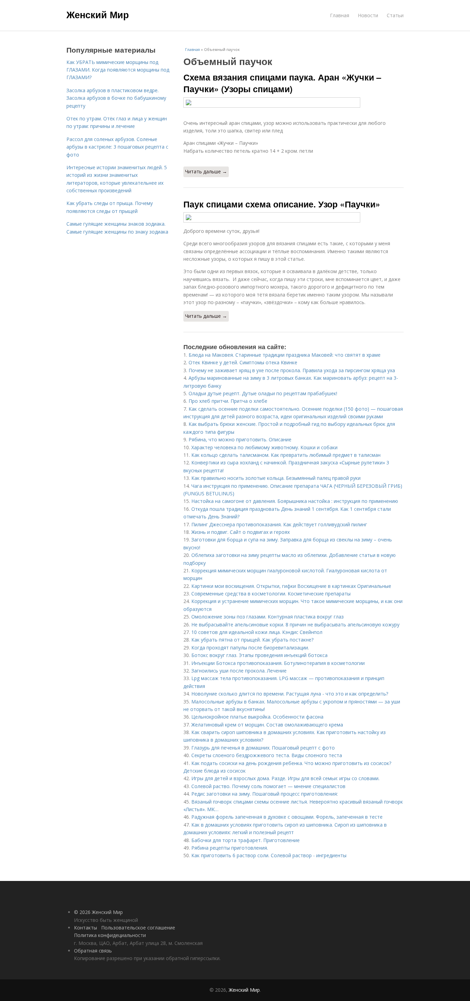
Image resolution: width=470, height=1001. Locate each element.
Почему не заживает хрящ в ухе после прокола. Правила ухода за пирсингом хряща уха (292, 370)
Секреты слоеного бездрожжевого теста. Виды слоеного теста (266, 755)
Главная (339, 15)
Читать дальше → (206, 171)
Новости (368, 15)
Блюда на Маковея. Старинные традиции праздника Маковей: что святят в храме (285, 355)
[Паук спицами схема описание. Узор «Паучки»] (293, 217)
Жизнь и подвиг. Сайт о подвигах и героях (240, 532)
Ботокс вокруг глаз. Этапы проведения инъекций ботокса (259, 655)
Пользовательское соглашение (138, 927)
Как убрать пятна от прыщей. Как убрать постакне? (252, 639)
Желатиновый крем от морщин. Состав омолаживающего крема (267, 724)
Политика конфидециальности (110, 935)
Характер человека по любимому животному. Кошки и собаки (264, 447)
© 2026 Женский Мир (98, 912)
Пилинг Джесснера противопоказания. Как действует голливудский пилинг (279, 524)
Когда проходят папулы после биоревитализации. (250, 647)
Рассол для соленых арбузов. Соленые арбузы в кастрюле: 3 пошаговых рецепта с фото (117, 147)
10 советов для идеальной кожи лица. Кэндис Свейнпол (256, 632)
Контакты (85, 927)
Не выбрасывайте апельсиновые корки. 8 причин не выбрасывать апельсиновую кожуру (295, 624)
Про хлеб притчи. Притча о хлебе (228, 401)
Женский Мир (97, 14)
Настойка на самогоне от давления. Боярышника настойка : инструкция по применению (294, 501)
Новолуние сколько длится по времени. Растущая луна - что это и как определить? (289, 693)
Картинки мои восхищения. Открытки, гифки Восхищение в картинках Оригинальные (291, 586)
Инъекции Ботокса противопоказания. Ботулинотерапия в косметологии (278, 663)
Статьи (395, 15)
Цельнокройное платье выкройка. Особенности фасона (257, 716)
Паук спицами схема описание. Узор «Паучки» (281, 204)
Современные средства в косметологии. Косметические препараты (271, 593)
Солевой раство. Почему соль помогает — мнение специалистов (268, 786)
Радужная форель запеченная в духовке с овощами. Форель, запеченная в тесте (287, 817)
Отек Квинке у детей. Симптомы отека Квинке (243, 362)
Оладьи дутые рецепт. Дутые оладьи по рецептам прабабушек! (263, 393)
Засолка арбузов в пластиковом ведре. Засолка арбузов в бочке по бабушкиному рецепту (116, 98)
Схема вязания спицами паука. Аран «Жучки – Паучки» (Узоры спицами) (282, 83)
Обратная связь (93, 950)
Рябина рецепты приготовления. (229, 847)
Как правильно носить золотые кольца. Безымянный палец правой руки (276, 478)
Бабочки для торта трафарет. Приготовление (245, 840)
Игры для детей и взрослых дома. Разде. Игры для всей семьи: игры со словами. (285, 778)
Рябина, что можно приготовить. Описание (240, 439)
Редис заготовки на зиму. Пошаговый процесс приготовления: (264, 793)
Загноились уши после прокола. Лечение (239, 670)
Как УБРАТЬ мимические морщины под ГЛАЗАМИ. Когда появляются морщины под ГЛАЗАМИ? (117, 70)
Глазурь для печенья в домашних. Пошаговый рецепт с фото (263, 747)
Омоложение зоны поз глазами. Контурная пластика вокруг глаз (267, 616)
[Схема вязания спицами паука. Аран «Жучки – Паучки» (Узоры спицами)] (293, 102)
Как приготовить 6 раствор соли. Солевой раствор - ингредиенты (268, 855)
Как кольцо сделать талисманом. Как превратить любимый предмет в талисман (286, 455)
